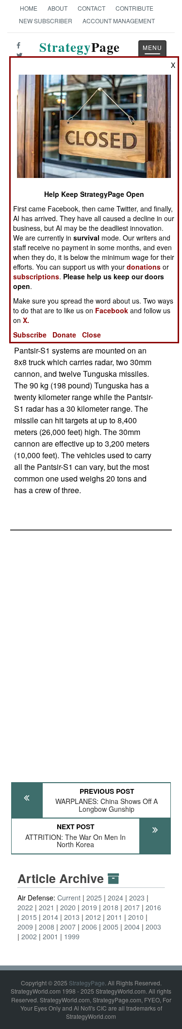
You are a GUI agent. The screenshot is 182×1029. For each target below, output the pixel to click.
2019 (89, 907)
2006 (89, 927)
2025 (94, 897)
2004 (132, 927)
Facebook (111, 310)
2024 (115, 897)
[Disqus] (91, 652)
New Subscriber (45, 20)
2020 (68, 907)
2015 (29, 917)
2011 (114, 917)
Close (91, 334)
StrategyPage (87, 983)
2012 (93, 917)
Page (79, 52)
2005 (110, 927)
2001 (50, 936)
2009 (25, 927)
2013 (72, 917)
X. (26, 320)
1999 (72, 936)
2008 (46, 927)
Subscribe (30, 334)
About (57, 8)
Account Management (119, 20)
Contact (91, 8)
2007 (68, 927)
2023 (137, 897)
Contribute (134, 8)
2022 (25, 907)
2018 (110, 907)
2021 (46, 907)
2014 (50, 917)
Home (28, 8)
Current (69, 897)
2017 (132, 907)
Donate (64, 334)
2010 (136, 917)
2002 (29, 936)
